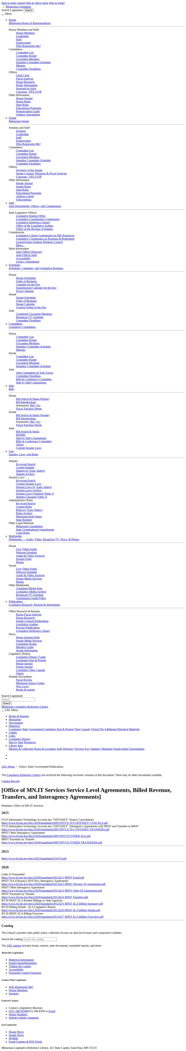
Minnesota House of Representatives (30, 23)
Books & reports (25, 689)
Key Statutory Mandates (99, 748)
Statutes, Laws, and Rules (23, 454)
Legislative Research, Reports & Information (34, 604)
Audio (33, 549)
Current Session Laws (28, 447)
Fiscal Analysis (24, 78)
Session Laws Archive (29, 490)
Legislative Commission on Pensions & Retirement (45, 238)
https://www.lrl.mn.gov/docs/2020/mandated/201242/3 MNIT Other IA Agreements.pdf (51, 890)
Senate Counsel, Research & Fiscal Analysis (41, 173)
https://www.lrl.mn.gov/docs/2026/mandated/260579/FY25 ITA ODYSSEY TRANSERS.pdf (55, 829)
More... (20, 245)
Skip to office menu (37, 3)
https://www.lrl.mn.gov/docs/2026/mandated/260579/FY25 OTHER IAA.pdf (45, 836)
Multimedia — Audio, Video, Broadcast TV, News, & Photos (44, 539)
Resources (30, 742)
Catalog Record (10, 781)
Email (51, 1011)
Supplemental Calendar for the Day (36, 287)
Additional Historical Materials (122, 729)
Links (12, 735)
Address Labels (25, 196)
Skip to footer (57, 3)
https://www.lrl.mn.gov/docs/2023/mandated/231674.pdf (33, 858)
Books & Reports (19, 716)
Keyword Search (25, 464)
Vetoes (20, 444)
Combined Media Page (29, 588)
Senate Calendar (25, 304)
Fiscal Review (24, 679)
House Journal (24, 98)
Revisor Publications (28, 627)
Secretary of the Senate (29, 170)
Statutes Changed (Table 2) (31, 496)
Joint (11, 202)
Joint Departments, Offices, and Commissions (35, 206)
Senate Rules (23, 186)
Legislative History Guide (31, 657)
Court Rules (23, 532)
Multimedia (15, 536)
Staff (18, 39)
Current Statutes (25, 467)
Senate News (16, 1035)
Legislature (15, 729)
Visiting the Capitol (20, 966)
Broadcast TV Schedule (29, 317)
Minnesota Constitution (29, 526)
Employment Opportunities (128, 748)
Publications (16, 601)
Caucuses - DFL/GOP (29, 91)
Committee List (25, 52)
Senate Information (27, 650)
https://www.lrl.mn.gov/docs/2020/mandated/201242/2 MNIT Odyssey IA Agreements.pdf (53, 884)
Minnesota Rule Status (29, 516)
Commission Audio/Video (31, 598)
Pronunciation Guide (28, 111)
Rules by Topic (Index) (29, 510)
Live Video (22, 549)
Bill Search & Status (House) (32, 398)
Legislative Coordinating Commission (37, 219)
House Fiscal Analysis (28, 614)
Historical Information (21, 959)
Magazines (15, 719)
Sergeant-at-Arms (26, 88)
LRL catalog (14, 945)
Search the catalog (11, 939)
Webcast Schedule (26, 552)
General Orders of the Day (31, 307)
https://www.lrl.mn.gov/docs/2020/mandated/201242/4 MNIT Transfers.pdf (44, 897)
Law (11, 451)
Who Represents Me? (28, 46)
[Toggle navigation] (2, 14)
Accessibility (23, 258)
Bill (32, 405)
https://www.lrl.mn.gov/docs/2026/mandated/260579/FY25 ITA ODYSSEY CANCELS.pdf (54, 822)
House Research (25, 81)
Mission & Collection (21, 748)
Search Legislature (12, 10)
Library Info (16, 745)
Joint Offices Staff (26, 255)
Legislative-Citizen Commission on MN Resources (45, 235)
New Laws (22, 686)
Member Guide (24, 647)
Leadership (22, 36)
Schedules (14, 264)
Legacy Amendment (27, 261)
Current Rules (24, 506)
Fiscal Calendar (25, 291)
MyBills (20, 434)
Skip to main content (13, 3)
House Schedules (26, 278)
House (12, 19)
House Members (25, 32)
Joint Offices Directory (29, 251)
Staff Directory (65, 748)
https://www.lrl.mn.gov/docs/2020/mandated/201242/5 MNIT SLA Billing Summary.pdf (52, 903)
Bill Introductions (26, 402)
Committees (15, 323)
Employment (23, 42)
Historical (14, 726)
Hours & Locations (45, 748)
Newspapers (16, 722)
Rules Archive (24, 513)
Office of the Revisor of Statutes (34, 229)
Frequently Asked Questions (25, 972)
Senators (21, 131)
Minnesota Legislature (18, 6)
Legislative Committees (22, 327)
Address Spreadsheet (28, 114)
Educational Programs (28, 108)
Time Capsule (82, 729)
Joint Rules (22, 104)
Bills (11, 385)
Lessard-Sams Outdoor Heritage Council (39, 242)
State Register (24, 519)
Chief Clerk (22, 75)
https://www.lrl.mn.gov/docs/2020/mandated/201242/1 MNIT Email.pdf (42, 877)
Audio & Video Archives (30, 555)
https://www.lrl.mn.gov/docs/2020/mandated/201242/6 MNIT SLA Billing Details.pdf (50, 910)
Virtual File (97, 729)
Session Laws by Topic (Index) (34, 487)
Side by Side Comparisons (31, 382)
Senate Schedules (26, 297)
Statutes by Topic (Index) (30, 470)
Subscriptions (23, 199)
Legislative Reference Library (33, 222)
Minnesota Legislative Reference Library (24, 706)
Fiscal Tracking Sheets (29, 408)
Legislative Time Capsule (30, 670)
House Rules (23, 101)
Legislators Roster (26, 643)
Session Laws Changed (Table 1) (35, 493)
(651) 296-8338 (18, 1011)
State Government (32, 729)
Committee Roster (26, 55)
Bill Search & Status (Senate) (32, 415)
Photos (20, 562)
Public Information (26, 85)
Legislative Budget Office (31, 215)
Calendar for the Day (28, 284)
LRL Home (8, 766)
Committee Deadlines (28, 68)
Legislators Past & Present (31, 660)
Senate (12, 117)
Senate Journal (24, 183)
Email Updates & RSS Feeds (25, 1041)
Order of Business (26, 281)
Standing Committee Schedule (33, 62)
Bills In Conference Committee (34, 379)
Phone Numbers (18, 1014)
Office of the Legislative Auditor (34, 225)
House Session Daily (28, 637)
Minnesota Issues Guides (30, 683)
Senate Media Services (29, 578)
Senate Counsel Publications (32, 621)
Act (38, 405)
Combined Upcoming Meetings (34, 313)
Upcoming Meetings (27, 59)
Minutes (20, 65)
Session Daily (24, 559)
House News (16, 1031)
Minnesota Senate (19, 121)
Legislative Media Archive (31, 591)
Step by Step (16, 742)
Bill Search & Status (27, 431)
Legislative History (20, 739)
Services (79, 748)
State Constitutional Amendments (35, 529)
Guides (13, 732)
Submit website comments (24, 1017)
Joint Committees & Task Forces (34, 372)
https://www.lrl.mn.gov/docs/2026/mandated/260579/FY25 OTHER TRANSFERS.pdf (51, 842)
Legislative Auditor (27, 624)
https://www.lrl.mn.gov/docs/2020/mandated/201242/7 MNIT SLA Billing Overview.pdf (52, 916)
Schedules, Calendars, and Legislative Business (36, 268)
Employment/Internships (23, 963)
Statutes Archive (25, 474)
